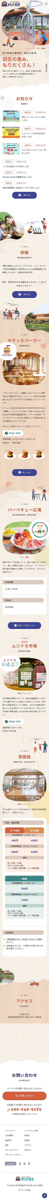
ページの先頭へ (44, 1195)
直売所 (27, 1135)
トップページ (10, 1130)
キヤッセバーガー (11, 1150)
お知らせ (27, 1150)
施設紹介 (8, 1140)
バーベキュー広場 (31, 1130)
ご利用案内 (9, 1135)
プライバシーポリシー (13, 1154)
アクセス (27, 1145)
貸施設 (27, 1140)
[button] (22, 557)
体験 (6, 1145)
